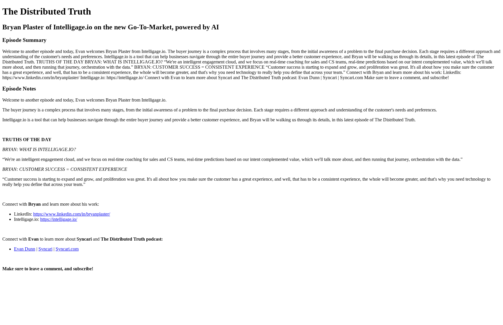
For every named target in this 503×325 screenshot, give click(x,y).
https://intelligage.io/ (58, 219)
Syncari (45, 248)
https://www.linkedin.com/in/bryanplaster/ (71, 214)
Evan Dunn (24, 248)
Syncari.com (67, 248)
